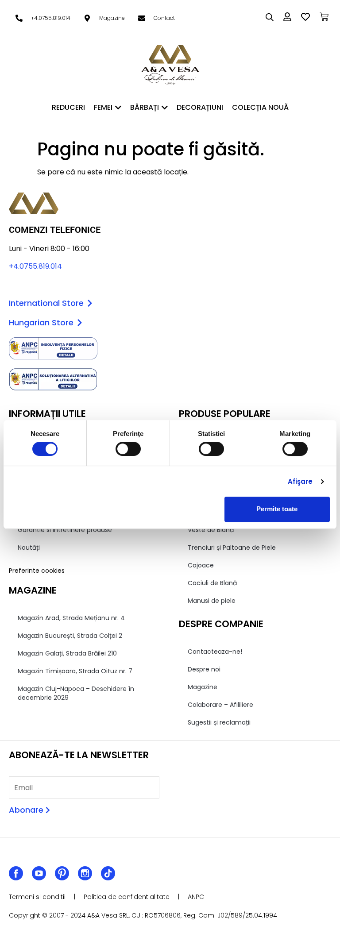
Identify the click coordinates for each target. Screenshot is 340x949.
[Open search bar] (269, 17)
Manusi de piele (212, 600)
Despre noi (204, 669)
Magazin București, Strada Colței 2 (70, 635)
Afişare (300, 481)
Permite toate (277, 509)
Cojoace (201, 565)
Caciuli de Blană (212, 583)
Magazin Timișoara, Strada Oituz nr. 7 (75, 671)
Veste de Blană (211, 529)
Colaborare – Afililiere (220, 704)
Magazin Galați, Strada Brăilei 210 (67, 653)
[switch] (128, 449)
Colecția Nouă (260, 107)
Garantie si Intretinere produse (65, 529)
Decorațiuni (200, 107)
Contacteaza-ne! (215, 651)
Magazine (202, 687)
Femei (103, 107)
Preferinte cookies (37, 570)
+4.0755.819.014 (35, 266)
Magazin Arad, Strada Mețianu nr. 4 (71, 617)
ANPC (196, 896)
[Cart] (324, 17)
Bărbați (144, 107)
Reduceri (68, 107)
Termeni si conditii (37, 896)
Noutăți (29, 547)
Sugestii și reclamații (219, 722)
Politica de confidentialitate (127, 896)
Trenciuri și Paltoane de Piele (232, 547)
